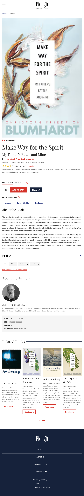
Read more (8, 406)
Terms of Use (46, 487)
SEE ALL (42, 421)
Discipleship (23, 264)
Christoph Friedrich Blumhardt (20, 159)
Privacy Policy (38, 487)
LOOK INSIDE (10, 140)
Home (4, 13)
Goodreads (29, 166)
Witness (13, 264)
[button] (4, 5)
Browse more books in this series (14, 270)
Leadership (35, 264)
